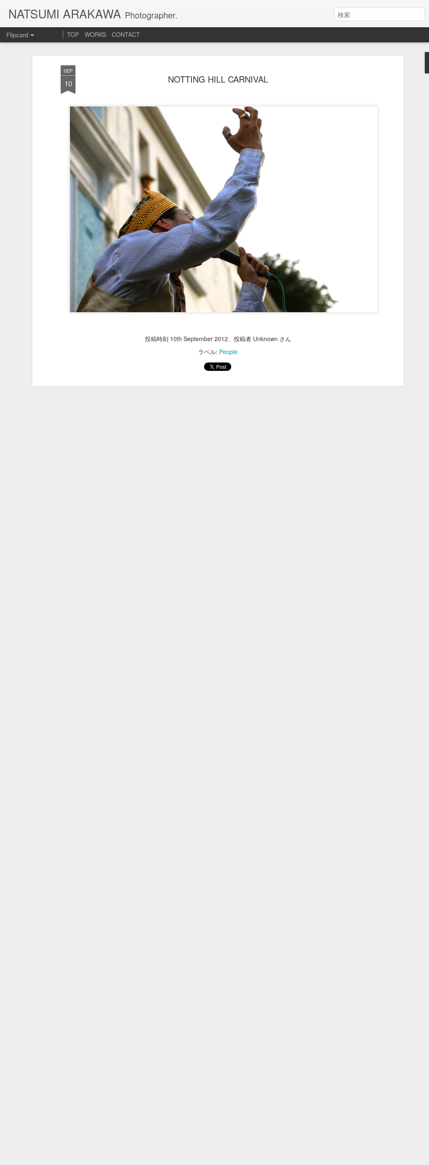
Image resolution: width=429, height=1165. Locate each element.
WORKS (95, 34)
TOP (73, 34)
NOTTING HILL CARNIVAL (218, 79)
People (228, 351)
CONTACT (126, 34)
